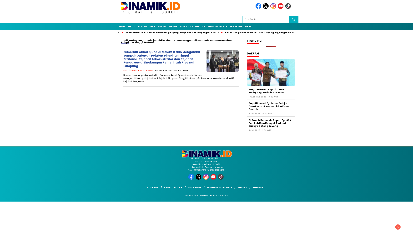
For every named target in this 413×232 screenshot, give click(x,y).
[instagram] (273, 8)
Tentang (258, 187)
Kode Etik (152, 187)
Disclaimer (194, 187)
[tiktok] (288, 8)
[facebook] (259, 8)
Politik (173, 26)
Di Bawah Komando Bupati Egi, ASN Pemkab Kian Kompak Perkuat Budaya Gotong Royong (270, 123)
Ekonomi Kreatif (217, 26)
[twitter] (266, 8)
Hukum (162, 26)
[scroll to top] (398, 227)
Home (122, 26)
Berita (131, 26)
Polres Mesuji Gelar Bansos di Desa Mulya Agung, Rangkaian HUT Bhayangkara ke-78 (162, 32)
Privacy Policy (173, 187)
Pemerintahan (146, 26)
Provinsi (149, 70)
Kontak (242, 187)
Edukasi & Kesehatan (192, 26)
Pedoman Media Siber (219, 187)
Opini (248, 26)
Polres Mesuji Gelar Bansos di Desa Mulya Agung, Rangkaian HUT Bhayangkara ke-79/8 (263, 32)
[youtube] (281, 8)
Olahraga (236, 26)
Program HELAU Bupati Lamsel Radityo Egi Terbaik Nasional (267, 91)
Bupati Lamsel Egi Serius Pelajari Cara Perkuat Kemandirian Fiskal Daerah (269, 106)
